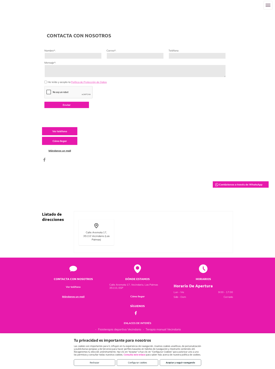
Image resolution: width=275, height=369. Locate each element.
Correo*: (111, 50)
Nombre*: (50, 50)
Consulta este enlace (134, 354)
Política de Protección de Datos (89, 82)
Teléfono (174, 50)
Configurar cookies (137, 362)
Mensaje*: (50, 62)
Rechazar (94, 362)
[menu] (268, 5)
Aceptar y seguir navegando (180, 362)
